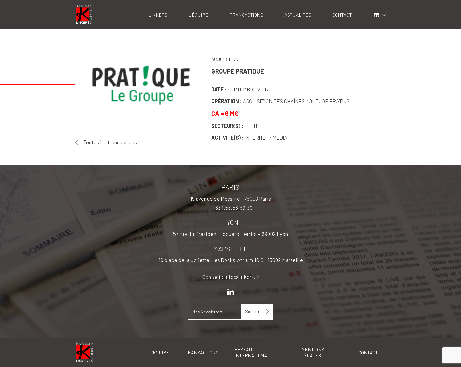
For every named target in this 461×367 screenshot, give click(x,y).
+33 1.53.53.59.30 (232, 207)
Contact (342, 15)
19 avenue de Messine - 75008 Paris (230, 198)
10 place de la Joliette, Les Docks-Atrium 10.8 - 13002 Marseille (230, 260)
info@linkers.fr (241, 276)
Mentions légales (312, 352)
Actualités (297, 15)
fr (376, 15)
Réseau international (252, 352)
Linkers (82, 6)
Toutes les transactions (110, 142)
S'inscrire (253, 311)
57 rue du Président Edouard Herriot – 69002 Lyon (230, 234)
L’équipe (198, 15)
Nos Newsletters (207, 311)
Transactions (246, 15)
